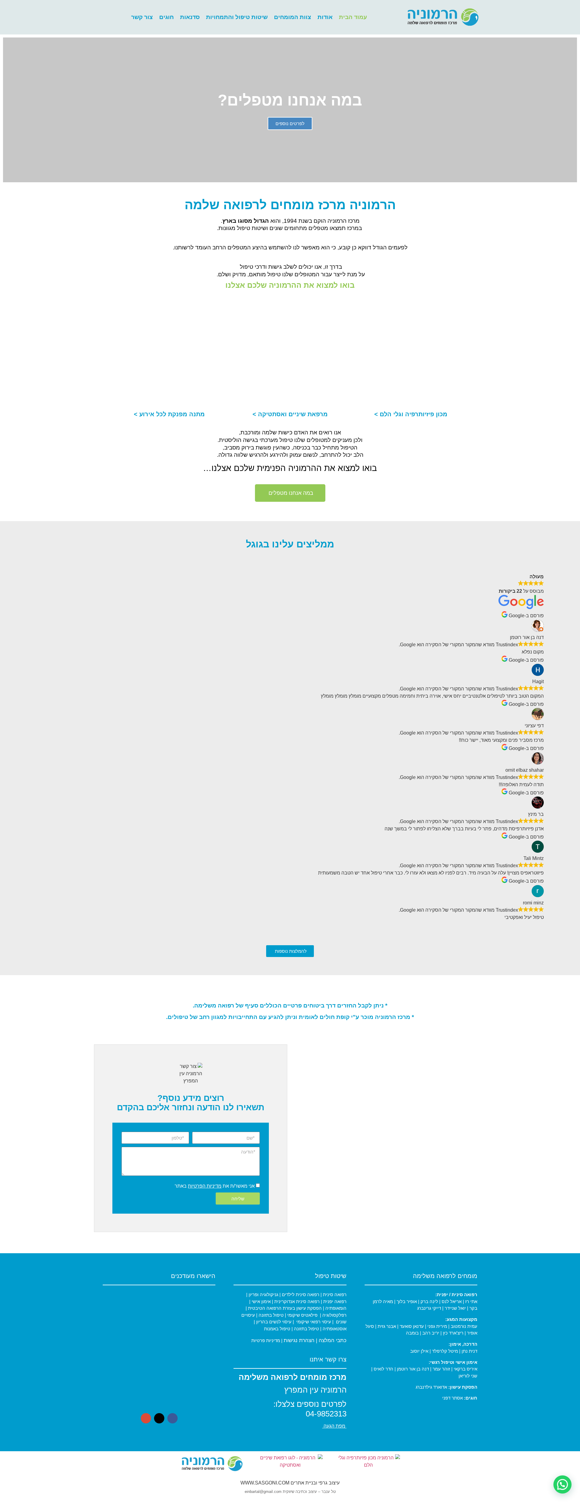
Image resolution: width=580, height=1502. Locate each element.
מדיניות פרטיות (265, 1340)
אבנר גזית (387, 1326)
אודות (325, 17)
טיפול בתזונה (271, 1315)
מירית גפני (437, 1326)
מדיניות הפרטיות (204, 1186)
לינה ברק (429, 1301)
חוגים (166, 17)
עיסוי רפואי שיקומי (313, 1321)
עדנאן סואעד (412, 1326)
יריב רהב (430, 1332)
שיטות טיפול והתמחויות (237, 17)
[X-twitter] (159, 1418)
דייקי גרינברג (429, 1308)
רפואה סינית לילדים (300, 1294)
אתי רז (471, 1301)
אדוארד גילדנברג (431, 1387)
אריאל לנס (452, 1301)
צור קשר (142, 17)
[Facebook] (172, 1418)
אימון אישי (260, 1301)
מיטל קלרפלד (445, 1351)
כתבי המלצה (332, 1340)
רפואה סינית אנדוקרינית (297, 1301)
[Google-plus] (146, 1418)
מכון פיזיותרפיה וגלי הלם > (410, 414)
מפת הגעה (334, 1426)
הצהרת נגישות (299, 1340)
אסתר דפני (452, 1397)
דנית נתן (469, 1351)
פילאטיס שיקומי (301, 1315)
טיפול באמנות (277, 1328)
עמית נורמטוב (464, 1326)
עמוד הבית (353, 17)
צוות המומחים (292, 17)
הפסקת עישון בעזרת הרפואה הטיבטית (284, 1308)
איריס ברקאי (465, 1368)
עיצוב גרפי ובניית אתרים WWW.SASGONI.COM (290, 1482)
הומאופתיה (335, 1308)
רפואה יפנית (334, 1301)
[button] (571, 110)
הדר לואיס (383, 1368)
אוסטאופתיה (334, 1328)
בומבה (412, 1332)
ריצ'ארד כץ (453, 1332)
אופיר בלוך (407, 1301)
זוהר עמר (441, 1368)
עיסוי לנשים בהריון (274, 1321)
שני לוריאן (468, 1375)
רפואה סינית (334, 1294)
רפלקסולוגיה (334, 1315)
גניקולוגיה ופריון (262, 1294)
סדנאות (190, 17)
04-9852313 (326, 1413)
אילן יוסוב (419, 1351)
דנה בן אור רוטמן (413, 1368)
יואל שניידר (455, 1308)
